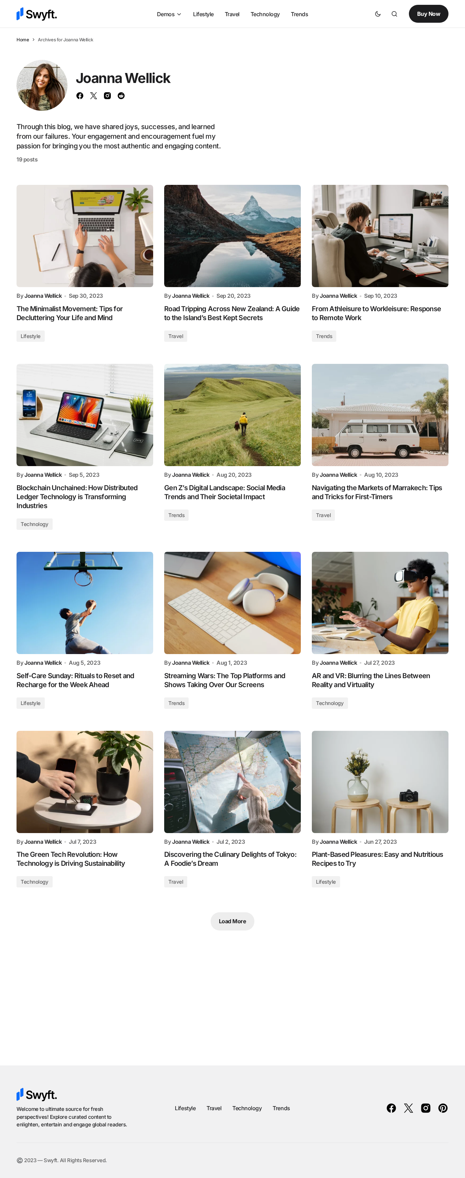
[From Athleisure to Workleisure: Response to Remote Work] (380, 236)
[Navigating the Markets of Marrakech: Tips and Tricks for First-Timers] (380, 415)
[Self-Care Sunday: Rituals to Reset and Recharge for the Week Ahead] (85, 603)
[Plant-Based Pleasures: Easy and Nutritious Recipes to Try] (380, 782)
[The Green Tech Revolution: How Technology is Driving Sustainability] (85, 782)
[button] (378, 14)
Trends (324, 336)
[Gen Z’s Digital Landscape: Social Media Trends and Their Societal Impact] (232, 415)
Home (23, 39)
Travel (175, 336)
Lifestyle (31, 336)
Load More (232, 921)
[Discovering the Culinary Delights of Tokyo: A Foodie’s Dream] (232, 782)
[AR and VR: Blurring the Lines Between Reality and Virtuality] (380, 603)
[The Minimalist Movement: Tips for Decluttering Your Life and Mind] (85, 236)
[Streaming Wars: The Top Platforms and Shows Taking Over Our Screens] (232, 603)
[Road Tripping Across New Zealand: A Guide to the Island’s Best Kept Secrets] (232, 236)
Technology (35, 524)
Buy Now (429, 13)
